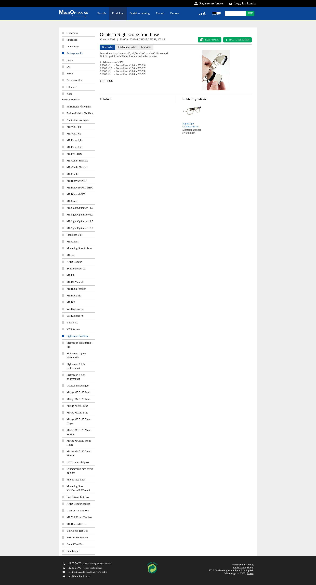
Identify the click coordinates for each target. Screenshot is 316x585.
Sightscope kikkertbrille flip (190, 125)
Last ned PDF (212, 40)
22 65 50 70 (74, 563)
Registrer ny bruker (211, 3)
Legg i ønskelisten (239, 40)
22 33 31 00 (74, 567)
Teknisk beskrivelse (127, 47)
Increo (250, 573)
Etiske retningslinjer (243, 567)
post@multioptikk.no (79, 576)
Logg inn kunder (245, 3)
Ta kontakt (146, 47)
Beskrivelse (107, 47)
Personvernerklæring (242, 564)
